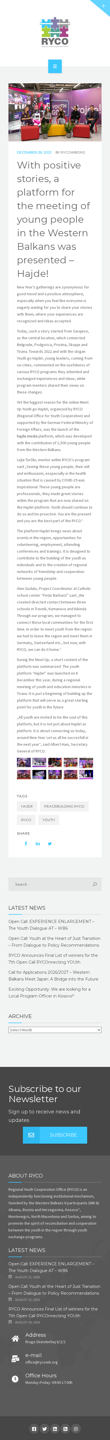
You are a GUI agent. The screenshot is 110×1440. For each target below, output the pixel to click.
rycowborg (73, 152)
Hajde (27, 806)
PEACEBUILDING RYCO (64, 806)
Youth (49, 820)
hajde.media (27, 436)
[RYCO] (55, 32)
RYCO (26, 820)
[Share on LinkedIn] (35, 844)
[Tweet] (47, 844)
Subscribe (63, 1135)
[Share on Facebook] (23, 844)
